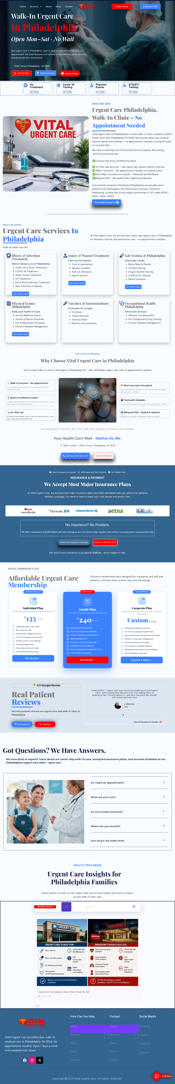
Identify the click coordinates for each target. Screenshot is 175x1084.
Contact (69, 6)
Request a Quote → (141, 660)
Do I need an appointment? (107, 782)
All (66, 907)
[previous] (35, 1006)
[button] (89, 699)
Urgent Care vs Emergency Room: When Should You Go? (64, 992)
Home (23, 6)
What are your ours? (103, 797)
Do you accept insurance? (107, 811)
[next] (38, 1006)
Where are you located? (105, 826)
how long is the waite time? (108, 840)
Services (34, 6)
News (58, 6)
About (49, 6)
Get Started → (33, 658)
